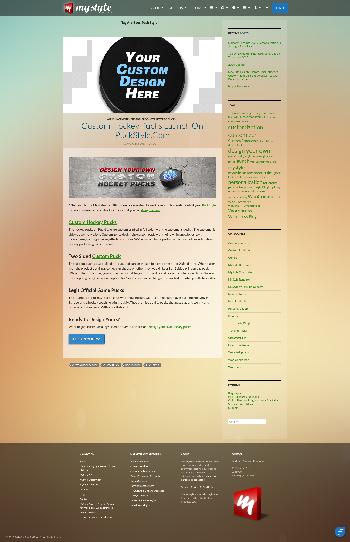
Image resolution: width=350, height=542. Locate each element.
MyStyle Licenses (139, 495)
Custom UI (261, 141)
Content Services (139, 466)
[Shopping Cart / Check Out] (267, 8)
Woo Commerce (239, 202)
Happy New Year (238, 86)
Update (249, 191)
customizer (242, 134)
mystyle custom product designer (254, 172)
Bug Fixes (261, 113)
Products (175, 8)
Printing (233, 316)
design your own (249, 150)
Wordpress (240, 210)
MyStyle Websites (89, 484)
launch (242, 161)
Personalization (238, 308)
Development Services (142, 485)
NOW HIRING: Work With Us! (96, 517)
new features (260, 177)
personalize (270, 183)
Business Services (139, 461)
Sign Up (280, 8)
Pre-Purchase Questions (243, 396)
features (257, 156)
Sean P (155, 143)
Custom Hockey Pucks (93, 222)
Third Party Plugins (240, 323)
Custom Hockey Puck (85, 365)
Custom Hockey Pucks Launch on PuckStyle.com (142, 130)
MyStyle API (86, 474)
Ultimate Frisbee (236, 191)
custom (234, 121)
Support (233, 407)
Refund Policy (207, 487)
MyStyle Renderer (239, 279)
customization (245, 127)
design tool (235, 145)
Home (83, 461)
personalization (245, 182)
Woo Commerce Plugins (143, 500)
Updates (259, 191)
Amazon (241, 113)
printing (276, 187)
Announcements (118, 119)
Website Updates (239, 352)
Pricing (196, 8)
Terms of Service (189, 487)
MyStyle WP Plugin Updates (245, 286)
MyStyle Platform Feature (241, 177)
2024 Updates (237, 64)
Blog (82, 494)
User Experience (238, 345)
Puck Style (152, 365)
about (154, 8)
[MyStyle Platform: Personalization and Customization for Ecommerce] (251, 503)
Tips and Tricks (237, 330)
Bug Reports (236, 393)
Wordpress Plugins (140, 505)
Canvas (270, 113)
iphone (231, 161)
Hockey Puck (133, 365)
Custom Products (143, 119)
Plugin (258, 187)
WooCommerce (264, 196)
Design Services (138, 480)
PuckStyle (209, 205)
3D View (232, 113)
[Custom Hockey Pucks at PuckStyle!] (142, 177)
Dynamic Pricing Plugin (239, 156)
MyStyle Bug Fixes (239, 265)
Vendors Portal (88, 512)
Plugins (267, 187)
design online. (150, 210)
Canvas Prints (235, 117)
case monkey (251, 116)
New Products (166, 119)
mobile (273, 161)
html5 (271, 156)
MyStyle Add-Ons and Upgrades (147, 490)
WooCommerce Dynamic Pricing (244, 205)
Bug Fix (250, 113)
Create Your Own (267, 117)
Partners (84, 489)
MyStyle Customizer (241, 272)
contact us (199, 479)
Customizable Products (142, 471)
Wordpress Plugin (244, 216)
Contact (84, 499)
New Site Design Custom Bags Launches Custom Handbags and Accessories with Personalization (253, 75)
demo (270, 141)
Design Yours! (86, 339)
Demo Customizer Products (145, 476)
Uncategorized (237, 337)
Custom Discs (247, 121)
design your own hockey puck (169, 327)
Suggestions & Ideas (240, 404)
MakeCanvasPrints (259, 161)
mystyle (236, 167)
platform (248, 187)
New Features (237, 294)
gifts (265, 156)
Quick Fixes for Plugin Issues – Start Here (254, 400)
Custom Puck (106, 256)
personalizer (236, 187)
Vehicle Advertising (237, 197)
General (233, 257)
